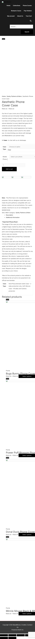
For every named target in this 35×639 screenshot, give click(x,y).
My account (11, 16)
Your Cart (29, 16)
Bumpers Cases (16, 10)
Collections (16, 5)
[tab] (19, 215)
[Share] (12, 635)
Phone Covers (27, 5)
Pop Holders (28, 10)
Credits (24, 625)
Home (8, 5)
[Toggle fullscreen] (21, 635)
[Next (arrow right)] (12, 638)
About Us (20, 16)
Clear (9, 150)
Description (9, 215)
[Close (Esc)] (4, 635)
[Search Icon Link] (30, 21)
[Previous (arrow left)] (4, 638)
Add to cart (9, 169)
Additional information (13, 217)
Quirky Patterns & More (14, 96)
